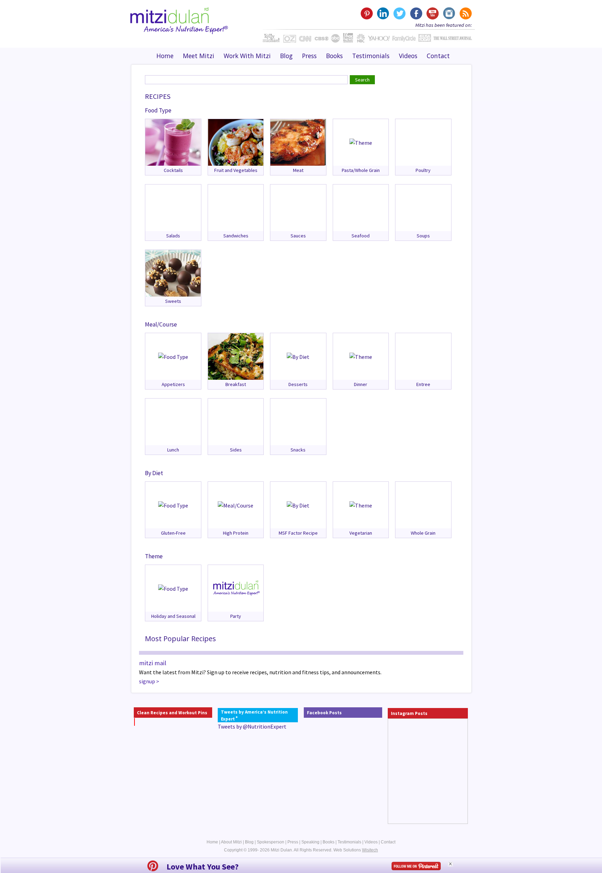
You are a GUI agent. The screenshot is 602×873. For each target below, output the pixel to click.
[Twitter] (399, 13)
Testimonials (370, 56)
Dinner (360, 384)
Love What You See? (203, 866)
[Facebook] (416, 13)
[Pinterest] (367, 13)
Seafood (361, 236)
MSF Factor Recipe (298, 533)
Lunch (173, 450)
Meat (298, 170)
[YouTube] (432, 13)
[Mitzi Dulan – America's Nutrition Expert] (179, 19)
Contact (438, 56)
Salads (173, 236)
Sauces (298, 236)
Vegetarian (360, 533)
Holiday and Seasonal (173, 616)
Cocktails (173, 170)
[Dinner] (360, 356)
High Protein (235, 533)
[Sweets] (173, 272)
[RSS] (465, 13)
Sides (236, 450)
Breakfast (235, 384)
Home (164, 56)
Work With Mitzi (247, 56)
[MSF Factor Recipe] (298, 504)
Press (309, 56)
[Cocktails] (173, 141)
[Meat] (298, 141)
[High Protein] (235, 504)
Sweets (173, 301)
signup (147, 681)
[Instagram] (448, 13)
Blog (286, 56)
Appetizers (173, 384)
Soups (423, 236)
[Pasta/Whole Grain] (360, 142)
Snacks (298, 450)
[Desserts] (298, 356)
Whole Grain (423, 533)
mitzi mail (152, 663)
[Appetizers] (173, 356)
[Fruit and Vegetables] (235, 141)
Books (334, 56)
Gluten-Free (173, 533)
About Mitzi (231, 842)
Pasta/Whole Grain (361, 170)
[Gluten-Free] (173, 504)
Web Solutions (355, 850)
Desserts (298, 384)
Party (235, 616)
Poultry (423, 170)
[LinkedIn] (383, 13)
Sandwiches (235, 236)
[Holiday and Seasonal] (173, 587)
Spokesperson (270, 842)
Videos (408, 56)
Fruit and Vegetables (235, 170)
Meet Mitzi (198, 56)
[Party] (235, 587)
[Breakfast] (235, 355)
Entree (423, 384)
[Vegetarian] (360, 504)
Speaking (310, 842)
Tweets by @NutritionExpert (252, 726)
